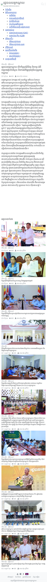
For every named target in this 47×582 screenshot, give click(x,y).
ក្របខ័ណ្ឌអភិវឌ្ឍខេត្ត (16, 24)
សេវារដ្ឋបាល (9, 30)
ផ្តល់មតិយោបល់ (27, 577)
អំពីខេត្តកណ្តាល (11, 12)
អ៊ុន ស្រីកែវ (23, 250)
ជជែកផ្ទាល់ (10, 577)
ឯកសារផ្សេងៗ (14, 53)
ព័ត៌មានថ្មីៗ (9, 38)
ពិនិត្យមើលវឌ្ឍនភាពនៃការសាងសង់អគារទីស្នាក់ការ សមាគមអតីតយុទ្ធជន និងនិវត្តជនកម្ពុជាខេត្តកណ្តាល (23, 349)
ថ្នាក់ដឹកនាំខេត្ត (14, 21)
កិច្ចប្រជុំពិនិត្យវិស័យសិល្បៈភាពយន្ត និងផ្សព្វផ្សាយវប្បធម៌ (16, 281)
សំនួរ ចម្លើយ (36, 577)
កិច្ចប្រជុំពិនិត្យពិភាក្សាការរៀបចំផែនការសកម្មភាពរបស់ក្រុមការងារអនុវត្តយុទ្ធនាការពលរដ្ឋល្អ (23, 314)
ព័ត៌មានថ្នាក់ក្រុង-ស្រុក (16, 44)
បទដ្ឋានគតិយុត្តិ (10, 59)
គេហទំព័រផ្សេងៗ (14, 56)
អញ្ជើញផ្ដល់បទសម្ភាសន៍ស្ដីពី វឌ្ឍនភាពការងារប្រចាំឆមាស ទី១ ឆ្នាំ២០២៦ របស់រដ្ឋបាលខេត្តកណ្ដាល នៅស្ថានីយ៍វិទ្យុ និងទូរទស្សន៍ (22, 495)
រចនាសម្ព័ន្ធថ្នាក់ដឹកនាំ (16, 18)
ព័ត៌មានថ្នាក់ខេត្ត (15, 41)
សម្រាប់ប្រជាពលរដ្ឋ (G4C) (18, 32)
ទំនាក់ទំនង (18, 577)
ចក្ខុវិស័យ (12, 15)
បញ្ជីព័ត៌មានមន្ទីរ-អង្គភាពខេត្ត (19, 27)
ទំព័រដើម (8, 9)
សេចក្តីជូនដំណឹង (11, 50)
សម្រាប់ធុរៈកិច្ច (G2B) (17, 35)
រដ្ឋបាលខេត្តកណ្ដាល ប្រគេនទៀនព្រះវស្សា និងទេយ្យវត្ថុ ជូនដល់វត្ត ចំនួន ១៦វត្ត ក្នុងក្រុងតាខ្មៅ (23, 565)
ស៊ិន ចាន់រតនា (23, 76)
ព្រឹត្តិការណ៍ (9, 47)
